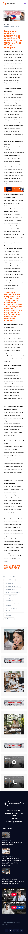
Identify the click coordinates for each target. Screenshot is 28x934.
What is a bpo (9, 618)
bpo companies (9, 583)
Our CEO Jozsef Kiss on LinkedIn (14, 814)
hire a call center (10, 595)
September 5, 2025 (7, 876)
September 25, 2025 (7, 856)
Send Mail (14, 818)
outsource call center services (11, 609)
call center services (11, 589)
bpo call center (9, 580)
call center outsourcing (12, 586)
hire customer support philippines (12, 604)
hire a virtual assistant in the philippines (13, 599)
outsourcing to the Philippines (11, 614)
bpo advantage (15, 576)
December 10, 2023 (7, 840)
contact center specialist (12, 592)
